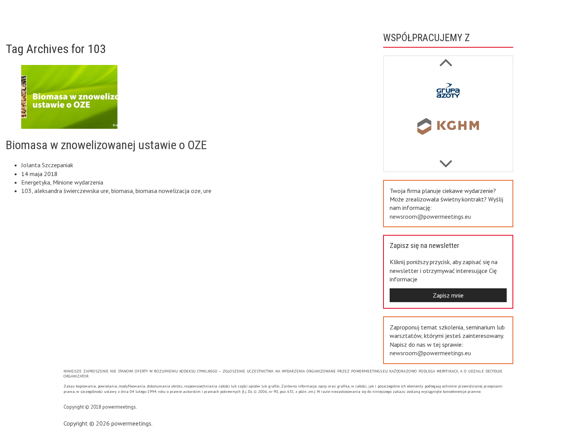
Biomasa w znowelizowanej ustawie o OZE (106, 145)
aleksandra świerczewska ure (71, 191)
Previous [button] (445, 160)
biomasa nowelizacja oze (168, 191)
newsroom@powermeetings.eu (430, 216)
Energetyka (35, 182)
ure (207, 191)
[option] (448, 93)
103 (26, 191)
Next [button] (445, 58)
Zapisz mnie (448, 295)
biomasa (122, 191)
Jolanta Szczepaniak (47, 165)
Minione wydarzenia (78, 182)
